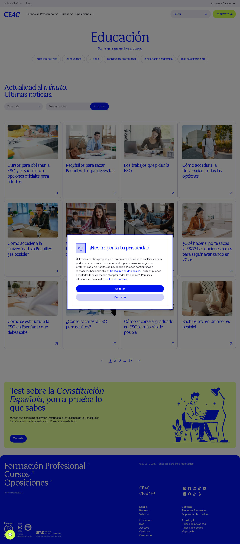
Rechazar (120, 297)
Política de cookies (116, 279)
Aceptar (120, 289)
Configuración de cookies (125, 270)
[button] (10, 535)
